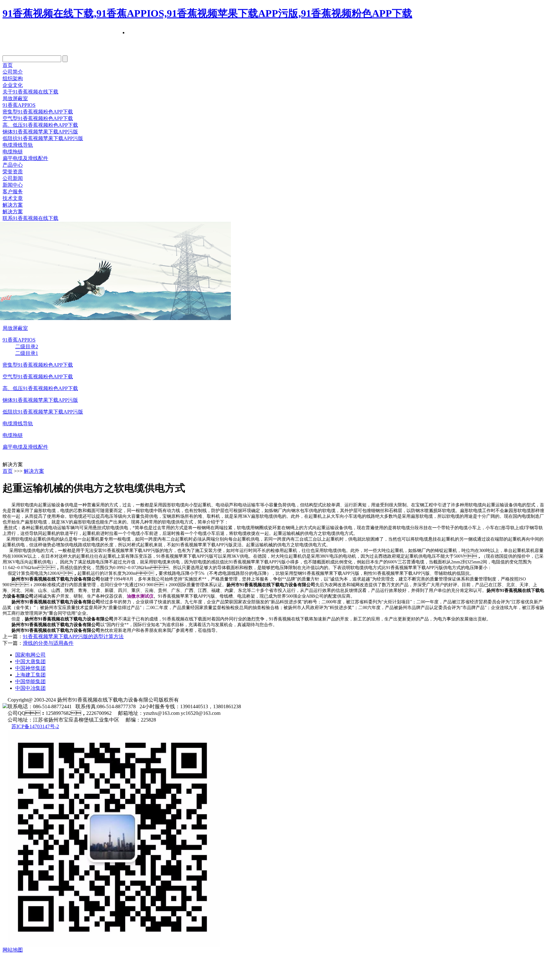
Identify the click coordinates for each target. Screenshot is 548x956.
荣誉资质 (13, 171)
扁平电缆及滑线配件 (25, 158)
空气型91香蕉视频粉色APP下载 (38, 118)
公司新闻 (13, 178)
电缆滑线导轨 (18, 145)
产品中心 (13, 165)
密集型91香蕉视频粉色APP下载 (38, 111)
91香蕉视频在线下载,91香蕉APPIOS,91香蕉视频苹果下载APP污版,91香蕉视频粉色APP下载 (207, 13)
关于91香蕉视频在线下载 (30, 91)
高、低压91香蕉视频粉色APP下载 (40, 125)
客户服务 (13, 191)
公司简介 (13, 71)
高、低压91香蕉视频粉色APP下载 (40, 388)
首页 (8, 65)
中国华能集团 (30, 681)
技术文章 (13, 198)
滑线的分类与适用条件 (48, 643)
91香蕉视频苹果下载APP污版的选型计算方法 (73, 636)
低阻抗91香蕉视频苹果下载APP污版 (43, 138)
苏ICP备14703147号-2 (35, 726)
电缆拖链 (13, 151)
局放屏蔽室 (15, 98)
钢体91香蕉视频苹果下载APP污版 (40, 131)
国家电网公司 (30, 655)
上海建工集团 (30, 674)
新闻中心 (13, 185)
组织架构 (13, 78)
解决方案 (13, 205)
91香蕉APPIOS (19, 105)
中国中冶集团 (30, 688)
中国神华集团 (30, 668)
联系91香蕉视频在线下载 (30, 218)
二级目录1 (26, 353)
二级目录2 (26, 346)
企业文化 (13, 85)
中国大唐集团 (30, 661)
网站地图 (13, 950)
